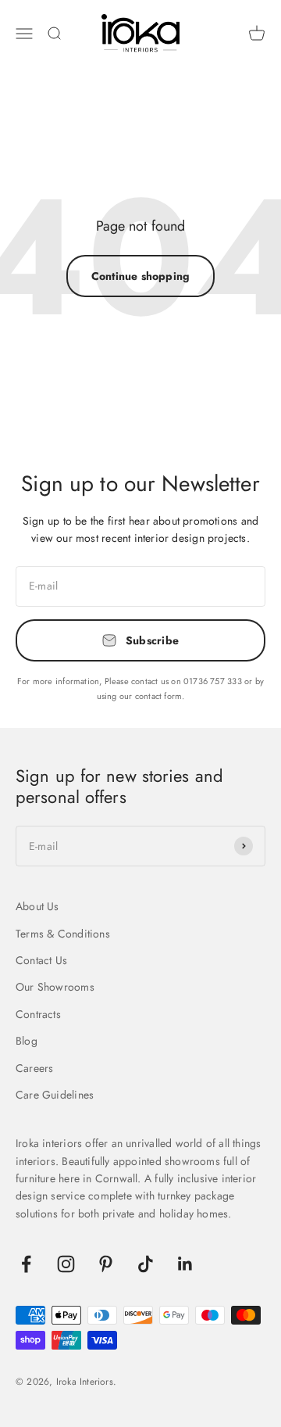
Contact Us (41, 960)
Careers (34, 1068)
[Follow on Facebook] (26, 1264)
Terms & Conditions (63, 933)
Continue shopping (140, 276)
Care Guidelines (55, 1095)
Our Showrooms (55, 987)
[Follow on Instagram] (65, 1264)
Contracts (38, 1014)
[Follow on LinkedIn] (185, 1264)
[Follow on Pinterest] (105, 1264)
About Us (37, 906)
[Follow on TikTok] (145, 1264)
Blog (26, 1041)
